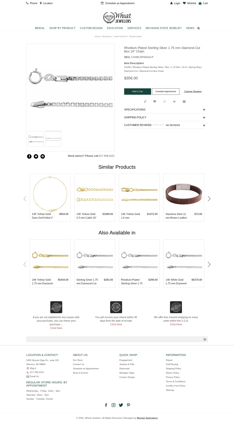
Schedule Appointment (165, 91)
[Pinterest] (128, 405)
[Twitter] (36, 156)
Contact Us (78, 364)
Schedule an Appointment (86, 368)
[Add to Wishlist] (155, 102)
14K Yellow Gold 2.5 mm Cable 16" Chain (86, 216)
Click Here (56, 328)
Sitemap (170, 390)
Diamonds (124, 368)
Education (115, 28)
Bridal (40, 28)
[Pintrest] (42, 156)
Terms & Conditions (175, 381)
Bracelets (107, 36)
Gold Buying (172, 364)
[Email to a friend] (184, 102)
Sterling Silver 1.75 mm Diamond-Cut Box (87, 281)
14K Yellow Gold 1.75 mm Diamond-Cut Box (42, 281)
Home (97, 36)
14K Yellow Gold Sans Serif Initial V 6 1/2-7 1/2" (42, 216)
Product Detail (135, 36)
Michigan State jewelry (164, 28)
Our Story (78, 360)
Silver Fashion (120, 36)
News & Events (80, 373)
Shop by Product (62, 28)
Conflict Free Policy (175, 385)
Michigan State (126, 373)
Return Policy (172, 373)
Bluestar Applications (147, 418)
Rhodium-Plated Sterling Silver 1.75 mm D (131, 281)
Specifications (134, 109)
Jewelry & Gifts (126, 364)
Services (134, 28)
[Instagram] (113, 405)
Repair (169, 360)
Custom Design (91, 28)
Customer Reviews (152, 125)
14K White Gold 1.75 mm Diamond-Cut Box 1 (176, 281)
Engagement (125, 360)
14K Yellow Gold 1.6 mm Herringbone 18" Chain (130, 216)
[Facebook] (29, 156)
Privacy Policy (173, 377)
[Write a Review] (145, 102)
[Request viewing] (174, 102)
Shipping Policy (135, 117)
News (190, 28)
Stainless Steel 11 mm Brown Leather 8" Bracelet (176, 216)
